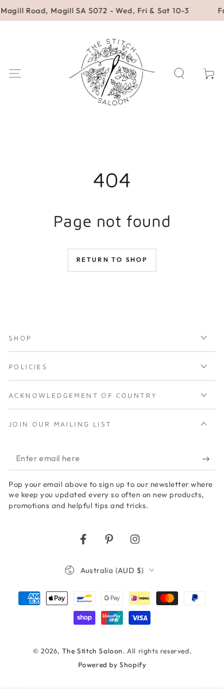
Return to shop (112, 260)
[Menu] (15, 73)
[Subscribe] (208, 458)
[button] (179, 73)
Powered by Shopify (112, 664)
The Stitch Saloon (92, 651)
